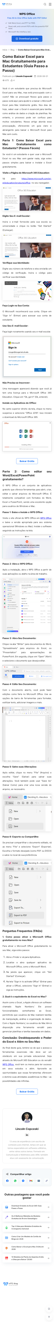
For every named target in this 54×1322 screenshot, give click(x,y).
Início (4, 50)
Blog (13, 50)
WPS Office (46, 518)
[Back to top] (49, 1317)
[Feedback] (49, 1308)
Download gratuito (28, 38)
